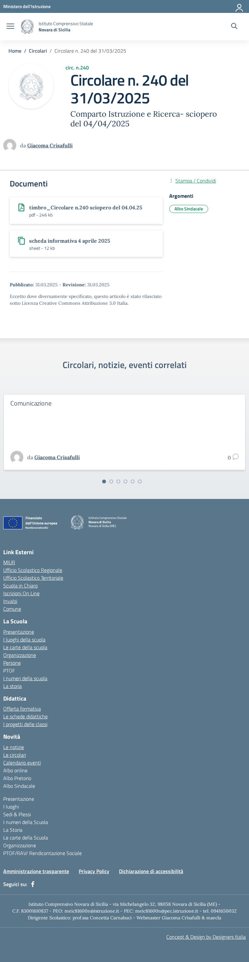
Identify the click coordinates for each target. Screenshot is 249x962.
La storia (12, 686)
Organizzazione (19, 655)
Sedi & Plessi (17, 814)
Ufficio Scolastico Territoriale (33, 578)
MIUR (9, 562)
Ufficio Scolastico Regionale (32, 570)
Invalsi (10, 601)
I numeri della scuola (25, 678)
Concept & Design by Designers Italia (206, 937)
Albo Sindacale (188, 208)
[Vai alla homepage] (27, 26)
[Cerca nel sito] (234, 27)
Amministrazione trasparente (36, 871)
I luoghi (11, 806)
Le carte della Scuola (25, 837)
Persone (12, 663)
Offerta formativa (22, 709)
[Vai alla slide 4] (125, 481)
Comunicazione (30, 403)
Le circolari (14, 755)
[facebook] (33, 884)
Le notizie (13, 747)
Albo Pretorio (17, 778)
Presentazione (18, 632)
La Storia (12, 830)
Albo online (15, 770)
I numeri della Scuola (25, 822)
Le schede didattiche (25, 716)
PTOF (9, 670)
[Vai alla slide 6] (140, 481)
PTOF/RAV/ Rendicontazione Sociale (42, 853)
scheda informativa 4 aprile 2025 (69, 241)
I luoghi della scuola (24, 639)
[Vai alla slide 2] (111, 481)
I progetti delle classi (25, 724)
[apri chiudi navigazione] (10, 27)
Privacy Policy (94, 871)
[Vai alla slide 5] (133, 481)
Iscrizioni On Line (21, 593)
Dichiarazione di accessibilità (151, 871)
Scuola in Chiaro (20, 585)
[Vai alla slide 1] (104, 481)
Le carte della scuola (25, 647)
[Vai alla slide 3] (118, 481)
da (23, 145)
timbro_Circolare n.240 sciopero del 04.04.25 (85, 207)
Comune (12, 609)
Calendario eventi (22, 762)
